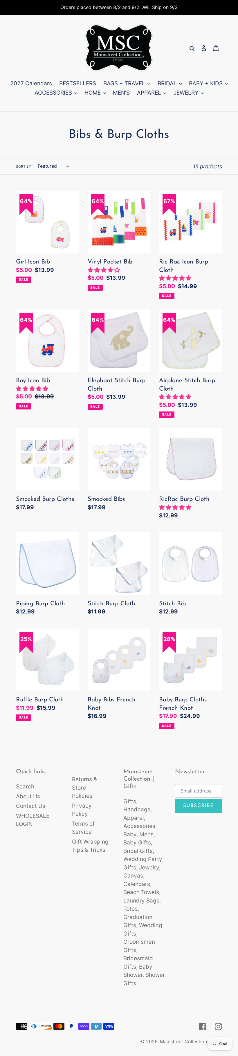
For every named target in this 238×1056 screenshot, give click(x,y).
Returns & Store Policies (84, 787)
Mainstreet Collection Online (191, 1041)
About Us (28, 796)
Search (25, 786)
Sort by (23, 166)
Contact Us (30, 806)
